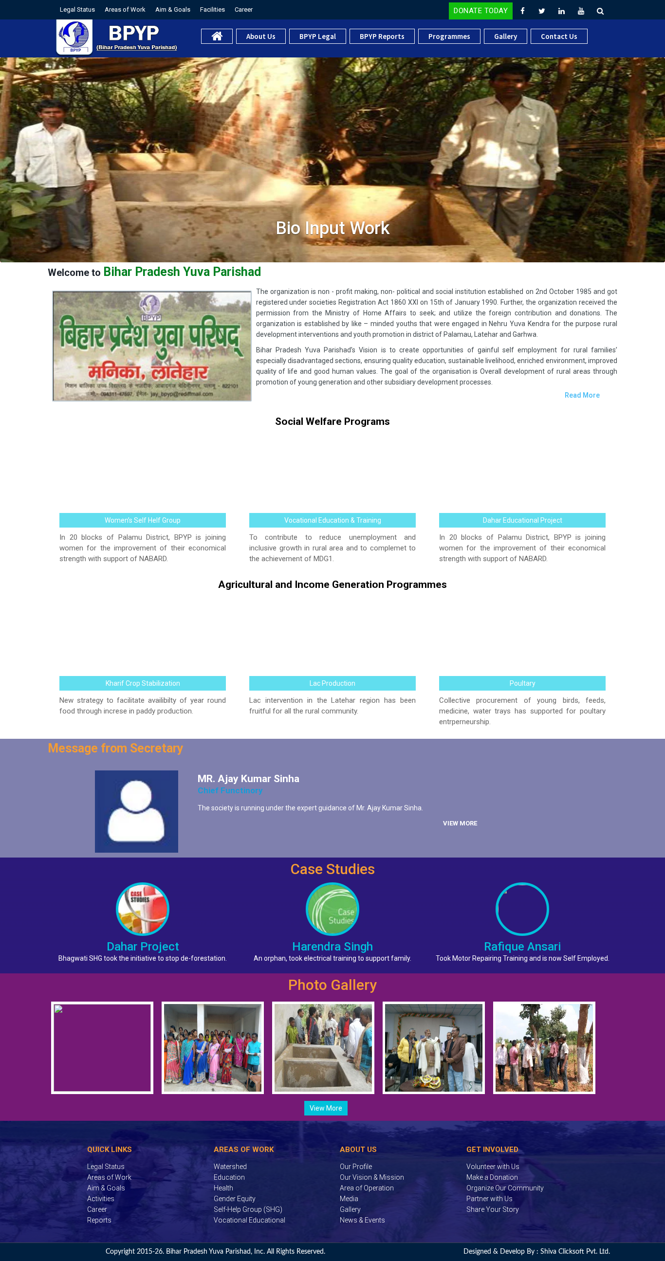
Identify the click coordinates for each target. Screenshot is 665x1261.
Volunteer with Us (492, 1166)
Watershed (230, 1166)
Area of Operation (367, 1188)
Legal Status (77, 9)
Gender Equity (235, 1199)
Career (244, 9)
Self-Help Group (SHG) (248, 1209)
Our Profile (356, 1166)
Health (223, 1188)
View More (460, 823)
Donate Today (481, 10)
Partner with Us (489, 1199)
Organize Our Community (505, 1188)
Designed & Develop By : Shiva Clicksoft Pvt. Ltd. (536, 1251)
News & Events (362, 1220)
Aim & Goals (172, 9)
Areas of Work (125, 9)
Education (229, 1177)
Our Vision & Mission (372, 1177)
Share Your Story (492, 1209)
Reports (99, 1220)
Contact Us (559, 36)
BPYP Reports (382, 36)
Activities (100, 1199)
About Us (261, 36)
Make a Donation (492, 1177)
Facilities (212, 9)
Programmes (449, 36)
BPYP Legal (317, 36)
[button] (7, 163)
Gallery (505, 36)
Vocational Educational (249, 1220)
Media (349, 1199)
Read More (582, 395)
